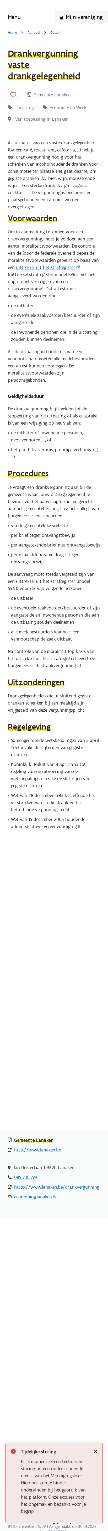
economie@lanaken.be (35, 1197)
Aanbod (34, 33)
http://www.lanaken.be (37, 1150)
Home (12, 33)
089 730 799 (25, 1177)
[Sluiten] (95, 1451)
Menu (14, 17)
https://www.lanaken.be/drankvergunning (56, 1187)
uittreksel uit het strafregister (45, 267)
